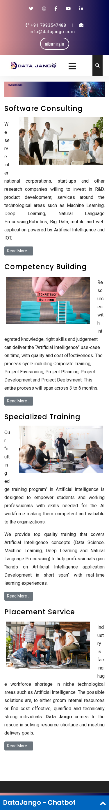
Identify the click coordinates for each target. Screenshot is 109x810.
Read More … (19, 251)
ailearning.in (54, 43)
